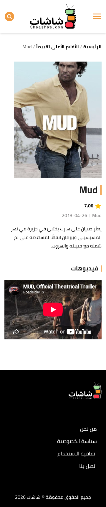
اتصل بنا (88, 466)
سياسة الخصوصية (77, 441)
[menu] (97, 16)
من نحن (88, 429)
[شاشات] (53, 16)
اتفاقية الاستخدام (77, 453)
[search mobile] (9, 16)
